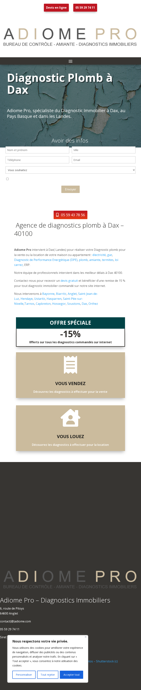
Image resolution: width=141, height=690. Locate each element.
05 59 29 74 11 (85, 8)
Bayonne (48, 294)
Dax (84, 304)
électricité (99, 255)
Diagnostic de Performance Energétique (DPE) (45, 260)
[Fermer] (85, 637)
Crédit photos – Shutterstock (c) (96, 661)
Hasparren (54, 299)
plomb (83, 260)
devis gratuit (69, 281)
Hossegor (59, 304)
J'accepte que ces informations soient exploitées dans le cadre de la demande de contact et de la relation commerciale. (53, 179)
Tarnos (29, 304)
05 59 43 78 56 (73, 214)
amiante (94, 260)
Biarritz (61, 294)
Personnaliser (24, 674)
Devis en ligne (56, 8)
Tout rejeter (48, 674)
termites (107, 260)
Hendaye (27, 299)
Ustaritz (39, 299)
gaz (109, 255)
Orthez (93, 304)
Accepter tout (72, 674)
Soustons (73, 304)
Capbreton (43, 304)
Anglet (72, 294)
